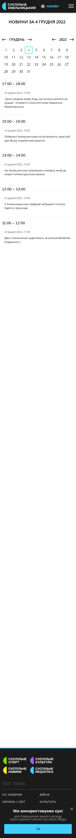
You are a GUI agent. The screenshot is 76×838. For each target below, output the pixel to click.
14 (36, 57)
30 (21, 71)
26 (59, 64)
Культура (48, 802)
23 (36, 64)
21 (21, 64)
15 (44, 57)
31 (29, 71)
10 (6, 57)
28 (6, 71)
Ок (38, 829)
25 (51, 64)
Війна (45, 795)
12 (21, 57)
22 (29, 64)
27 (67, 64)
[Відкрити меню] (72, 6)
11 (13, 57)
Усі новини (12, 795)
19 (6, 64)
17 (59, 57)
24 (44, 64)
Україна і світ (13, 802)
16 (51, 57)
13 (29, 57)
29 (13, 71)
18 (67, 57)
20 (13, 64)
